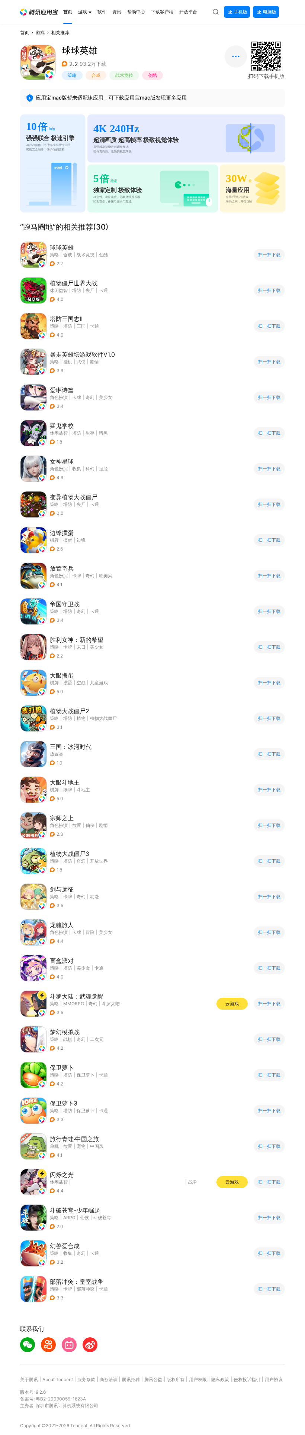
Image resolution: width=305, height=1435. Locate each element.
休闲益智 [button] (59, 290)
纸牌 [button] (67, 789)
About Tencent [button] (57, 1379)
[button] (39, 12)
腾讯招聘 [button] (131, 1379)
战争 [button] (192, 1182)
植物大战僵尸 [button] (103, 718)
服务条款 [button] (86, 1379)
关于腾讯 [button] (29, 1379)
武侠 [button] (81, 361)
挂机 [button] (67, 361)
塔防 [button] (76, 290)
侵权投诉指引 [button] (247, 1379)
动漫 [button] (94, 896)
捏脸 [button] (103, 468)
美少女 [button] (105, 397)
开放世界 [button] (99, 861)
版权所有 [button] (175, 1379)
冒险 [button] (90, 932)
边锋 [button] (81, 540)
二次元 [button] (96, 1039)
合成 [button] (96, 75)
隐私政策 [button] (220, 1379)
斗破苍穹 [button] (102, 1217)
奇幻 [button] (90, 397)
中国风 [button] (96, 1146)
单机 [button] (54, 1146)
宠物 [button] (81, 1146)
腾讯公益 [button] (153, 1379)
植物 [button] (81, 718)
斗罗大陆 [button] (111, 1003)
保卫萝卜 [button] (85, 1075)
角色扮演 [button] (59, 397)
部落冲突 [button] (85, 1289)
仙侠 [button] (90, 825)
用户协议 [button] (274, 1379)
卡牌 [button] (76, 397)
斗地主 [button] (83, 789)
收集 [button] (76, 468)
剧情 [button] (94, 361)
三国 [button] (81, 326)
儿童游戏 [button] (99, 682)
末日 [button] (81, 647)
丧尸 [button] (90, 290)
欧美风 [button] (105, 575)
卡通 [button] (103, 290)
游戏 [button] (40, 32)
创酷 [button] (152, 75)
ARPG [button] (69, 1217)
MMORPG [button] (73, 1003)
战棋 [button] (67, 1039)
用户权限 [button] (198, 1379)
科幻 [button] (90, 468)
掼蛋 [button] (67, 540)
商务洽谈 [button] (109, 1379)
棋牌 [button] (54, 540)
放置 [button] (76, 825)
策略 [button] (72, 75)
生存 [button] (90, 433)
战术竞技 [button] (124, 75)
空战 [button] (81, 682)
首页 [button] (24, 32)
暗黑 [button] (103, 433)
